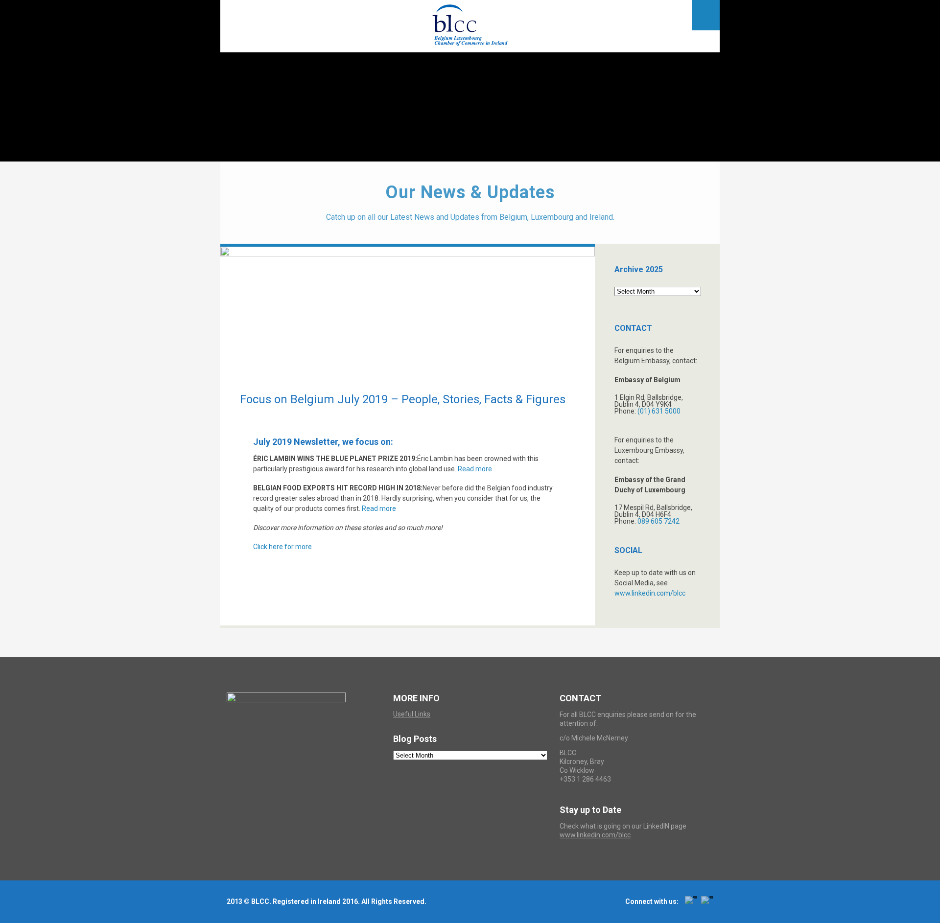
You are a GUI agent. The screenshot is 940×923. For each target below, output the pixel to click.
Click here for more (282, 547)
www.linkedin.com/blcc (649, 593)
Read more (475, 469)
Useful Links (411, 714)
